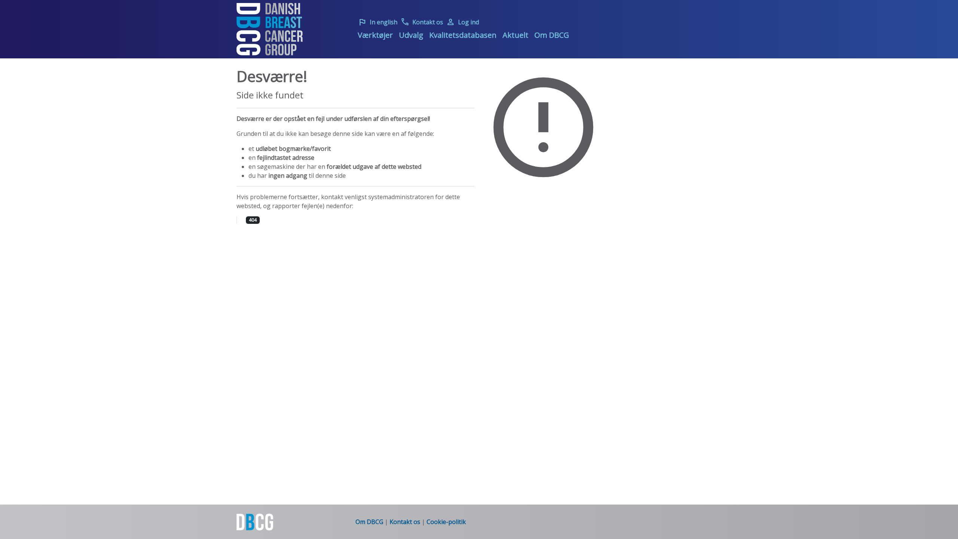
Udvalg (411, 35)
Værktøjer (375, 35)
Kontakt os (421, 22)
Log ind (462, 22)
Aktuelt (515, 35)
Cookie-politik (446, 522)
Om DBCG (551, 35)
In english (377, 22)
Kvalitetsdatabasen (463, 35)
